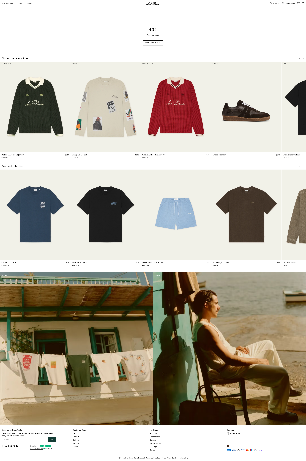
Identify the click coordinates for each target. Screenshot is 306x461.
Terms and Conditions (153, 458)
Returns (76, 443)
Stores (152, 450)
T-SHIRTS (6, 276)
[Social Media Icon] (3, 446)
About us (153, 433)
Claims (75, 447)
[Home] (153, 3)
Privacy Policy (166, 458)
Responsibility (155, 437)
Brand (30, 3)
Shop (20, 3)
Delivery (76, 440)
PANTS (157, 276)
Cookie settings (183, 458)
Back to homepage (153, 43)
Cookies (174, 458)
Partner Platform (156, 443)
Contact (76, 437)
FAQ (74, 433)
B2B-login (153, 447)
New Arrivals (7, 3)
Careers (153, 440)
